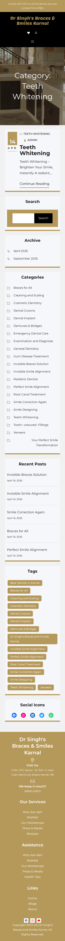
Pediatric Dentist (26, 379)
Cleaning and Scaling (29, 295)
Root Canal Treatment (30, 394)
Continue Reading (34, 184)
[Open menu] (32, 41)
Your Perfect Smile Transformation (44, 442)
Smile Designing (25, 409)
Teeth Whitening (36, 133)
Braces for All (23, 287)
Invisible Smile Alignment (32, 371)
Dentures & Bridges (28, 326)
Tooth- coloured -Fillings (31, 425)
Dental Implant (25, 318)
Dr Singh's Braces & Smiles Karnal (32, 21)
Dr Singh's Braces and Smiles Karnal (29, 639)
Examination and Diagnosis (33, 341)
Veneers (19, 432)
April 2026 (21, 251)
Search (43, 218)
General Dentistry (26, 348)
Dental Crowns (24, 310)
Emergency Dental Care (31, 333)
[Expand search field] (36, 33)
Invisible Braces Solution (31, 364)
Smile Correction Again (30, 402)
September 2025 (26, 258)
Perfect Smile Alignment (31, 387)
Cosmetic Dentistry (28, 303)
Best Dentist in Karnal (25, 583)
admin (32, 140)
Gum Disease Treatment (31, 356)
